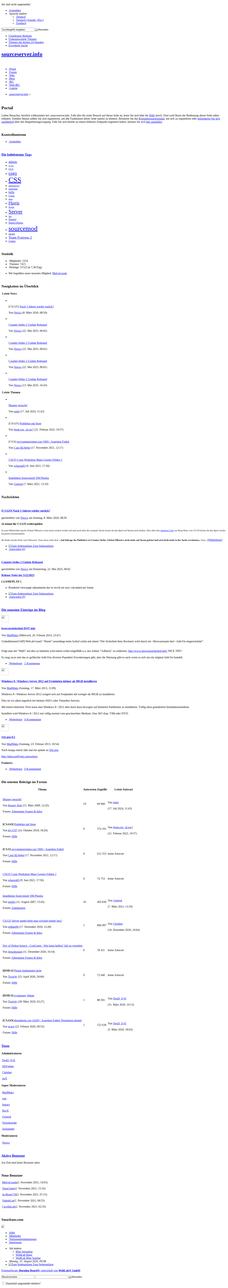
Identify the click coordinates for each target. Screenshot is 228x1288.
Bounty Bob (15, 805)
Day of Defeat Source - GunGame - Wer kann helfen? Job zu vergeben (42, 945)
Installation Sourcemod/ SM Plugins (29, 477)
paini (16, 411)
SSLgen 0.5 (8, 737)
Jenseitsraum (15, 951)
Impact (6, 1104)
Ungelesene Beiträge (20, 35)
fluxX (5, 1110)
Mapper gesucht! (18, 405)
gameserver (14, 186)
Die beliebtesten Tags (16, 154)
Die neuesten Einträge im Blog (23, 610)
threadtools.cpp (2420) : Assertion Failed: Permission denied (48, 1020)
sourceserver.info (21, 54)
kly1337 (12, 830)
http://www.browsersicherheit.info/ (147, 650)
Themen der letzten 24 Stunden (26, 42)
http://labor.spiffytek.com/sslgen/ (19, 756)
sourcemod (23, 228)
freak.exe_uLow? (24, 429)
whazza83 (19, 465)
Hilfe (152, 115)
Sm (10, 216)
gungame (13, 188)
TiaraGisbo (8, 1188)
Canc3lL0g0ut (22, 447)
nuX (4, 1078)
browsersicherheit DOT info (18, 628)
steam (12, 233)
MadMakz (12, 635)
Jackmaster (8, 1128)
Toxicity (12, 976)
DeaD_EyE (119, 998)
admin (13, 162)
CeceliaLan (8, 1206)
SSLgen (53, 750)
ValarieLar (8, 1200)
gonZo (11, 901)
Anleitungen (18, 907)
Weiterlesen (214, 539)
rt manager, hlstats (24, 995)
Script (11, 207)
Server (15, 211)
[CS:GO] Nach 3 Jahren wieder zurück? (25, 510)
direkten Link (167, 530)
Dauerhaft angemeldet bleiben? (23, 1283)
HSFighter (8, 1066)
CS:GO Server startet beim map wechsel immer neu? (32, 920)
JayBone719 (9, 1194)
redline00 (13, 926)
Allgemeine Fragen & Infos (26, 811)
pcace (11, 1026)
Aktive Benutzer (13, 1156)
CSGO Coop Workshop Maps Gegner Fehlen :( (35, 459)
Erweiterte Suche (18, 45)
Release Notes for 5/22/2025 (17, 575)
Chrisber (118, 923)
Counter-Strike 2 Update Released (28, 324)
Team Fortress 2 (20, 237)
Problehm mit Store (30, 423)
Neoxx (18, 312)
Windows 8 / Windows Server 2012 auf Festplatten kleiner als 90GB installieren (49, 681)
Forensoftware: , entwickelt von (40, 1270)
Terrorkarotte (9, 1122)
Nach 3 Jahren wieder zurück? (37, 306)
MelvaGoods (59, 273)
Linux (12, 196)
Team (5, 1046)
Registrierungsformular (151, 118)
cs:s (11, 168)
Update (12, 241)
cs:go (11, 165)
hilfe (11, 192)
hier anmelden (154, 121)
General (18, 484)
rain (4, 1098)
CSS (15, 180)
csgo (13, 173)
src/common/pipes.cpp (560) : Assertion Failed (43, 441)
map (11, 199)
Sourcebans (16, 222)
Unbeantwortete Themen (23, 39)
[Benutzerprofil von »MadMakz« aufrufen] (5, 621)
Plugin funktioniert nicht (27, 970)
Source (12, 219)
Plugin (14, 203)
